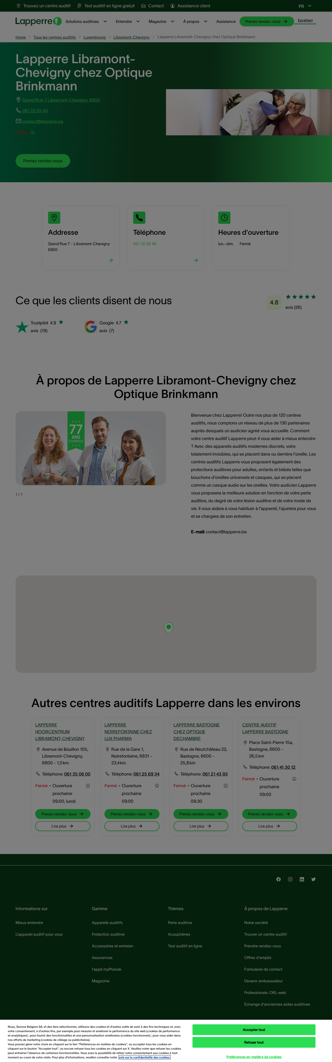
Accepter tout (254, 1030)
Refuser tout (254, 1042)
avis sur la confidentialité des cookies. (144, 1057)
